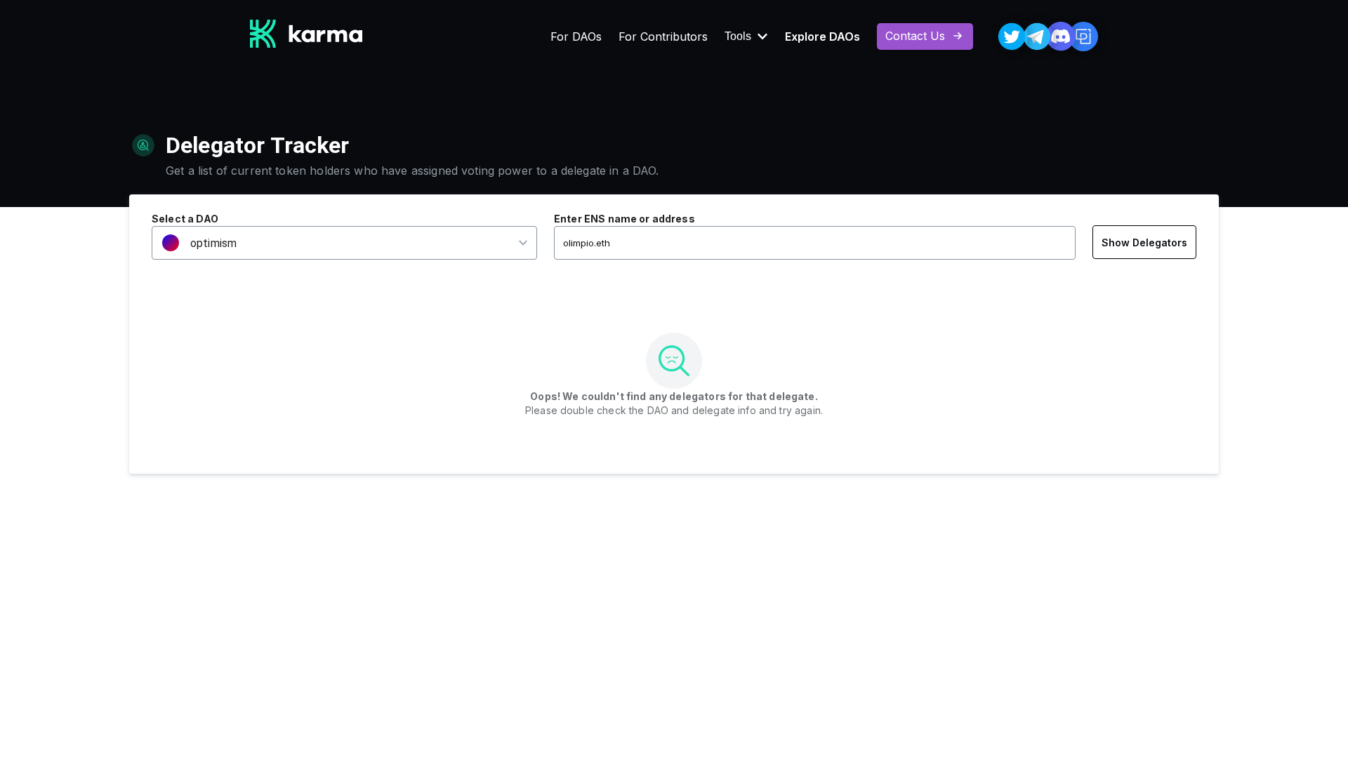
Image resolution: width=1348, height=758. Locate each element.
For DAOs (576, 36)
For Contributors (663, 36)
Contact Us (915, 36)
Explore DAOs (822, 36)
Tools (738, 36)
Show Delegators (1144, 242)
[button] (335, 243)
